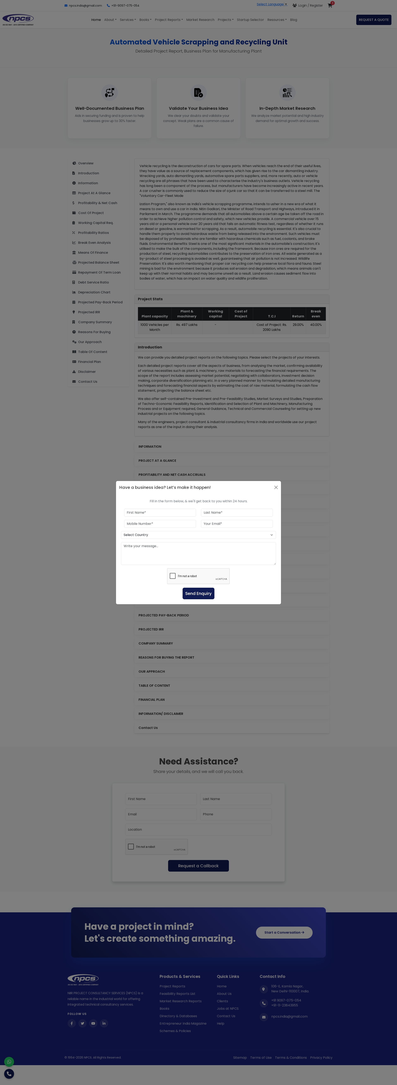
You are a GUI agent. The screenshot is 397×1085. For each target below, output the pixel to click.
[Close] (276, 487)
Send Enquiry (198, 593)
